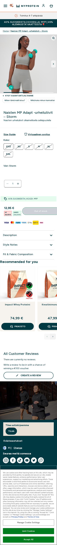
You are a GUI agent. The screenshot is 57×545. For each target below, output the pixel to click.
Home (6, 31)
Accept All (28, 539)
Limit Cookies (28, 531)
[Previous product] (47, 337)
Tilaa (11, 431)
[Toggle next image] (53, 63)
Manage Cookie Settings (28, 522)
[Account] (43, 6)
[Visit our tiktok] (20, 460)
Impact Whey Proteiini (17, 304)
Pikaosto (19, 326)
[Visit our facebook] (13, 460)
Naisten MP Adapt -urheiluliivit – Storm (29, 31)
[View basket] (51, 6)
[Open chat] (41, 460)
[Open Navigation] (5, 6)
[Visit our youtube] (27, 460)
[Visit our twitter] (34, 460)
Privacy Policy (17, 517)
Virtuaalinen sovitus (39, 134)
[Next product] (53, 337)
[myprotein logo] (28, 6)
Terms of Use (33, 517)
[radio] (8, 146)
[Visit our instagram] (6, 460)
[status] (13, 183)
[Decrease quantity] (7, 183)
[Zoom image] (53, 38)
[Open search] (12, 6)
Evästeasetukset (13, 441)
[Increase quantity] (18, 183)
